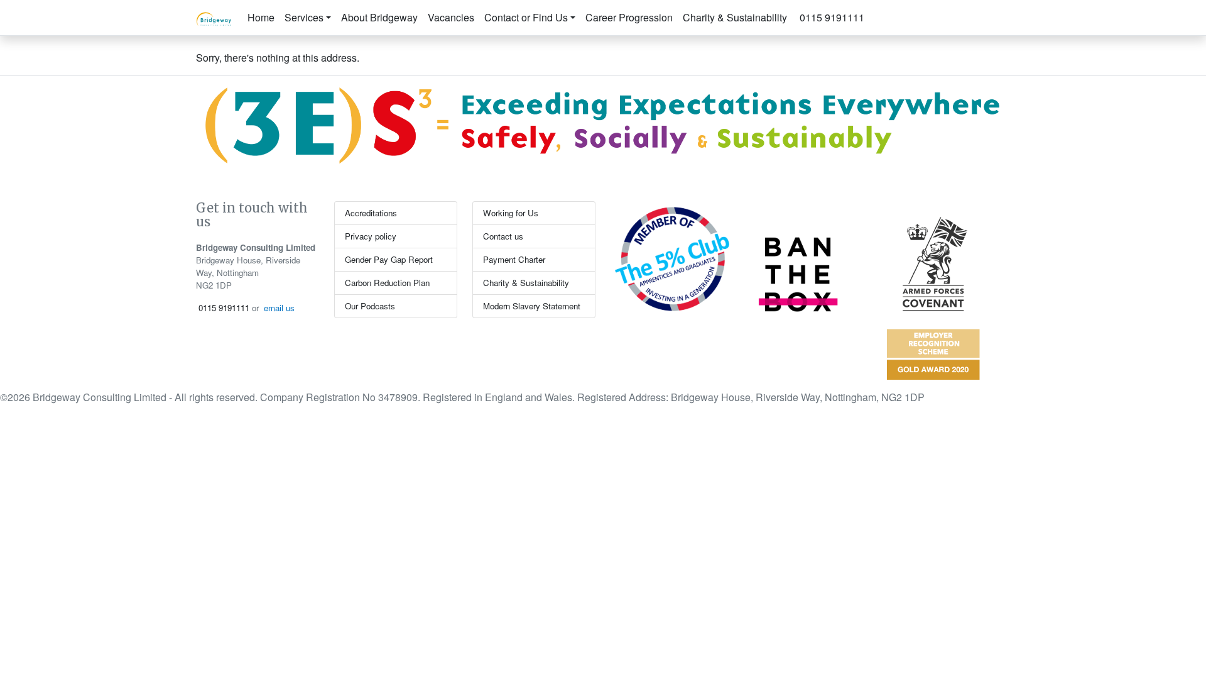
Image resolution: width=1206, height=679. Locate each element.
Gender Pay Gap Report (389, 259)
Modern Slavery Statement (531, 306)
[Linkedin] (894, 10)
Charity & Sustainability (735, 17)
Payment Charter (514, 259)
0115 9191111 (830, 17)
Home (260, 17)
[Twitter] (884, 10)
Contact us (503, 236)
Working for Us (510, 213)
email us (279, 308)
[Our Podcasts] (874, 10)
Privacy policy (370, 236)
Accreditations (371, 213)
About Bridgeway (379, 17)
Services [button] (304, 17)
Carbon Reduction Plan (387, 283)
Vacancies (451, 17)
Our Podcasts (370, 306)
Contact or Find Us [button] (526, 17)
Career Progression (629, 17)
